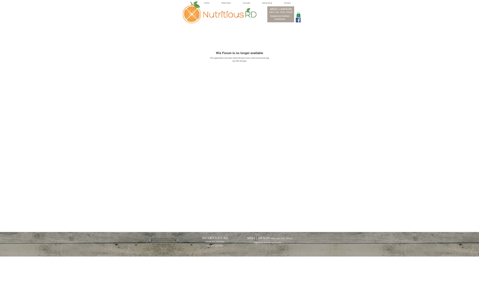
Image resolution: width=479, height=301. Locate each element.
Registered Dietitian (280, 16)
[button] (298, 14)
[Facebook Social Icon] (298, 20)
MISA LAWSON (281, 9)
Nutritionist (280, 19)
